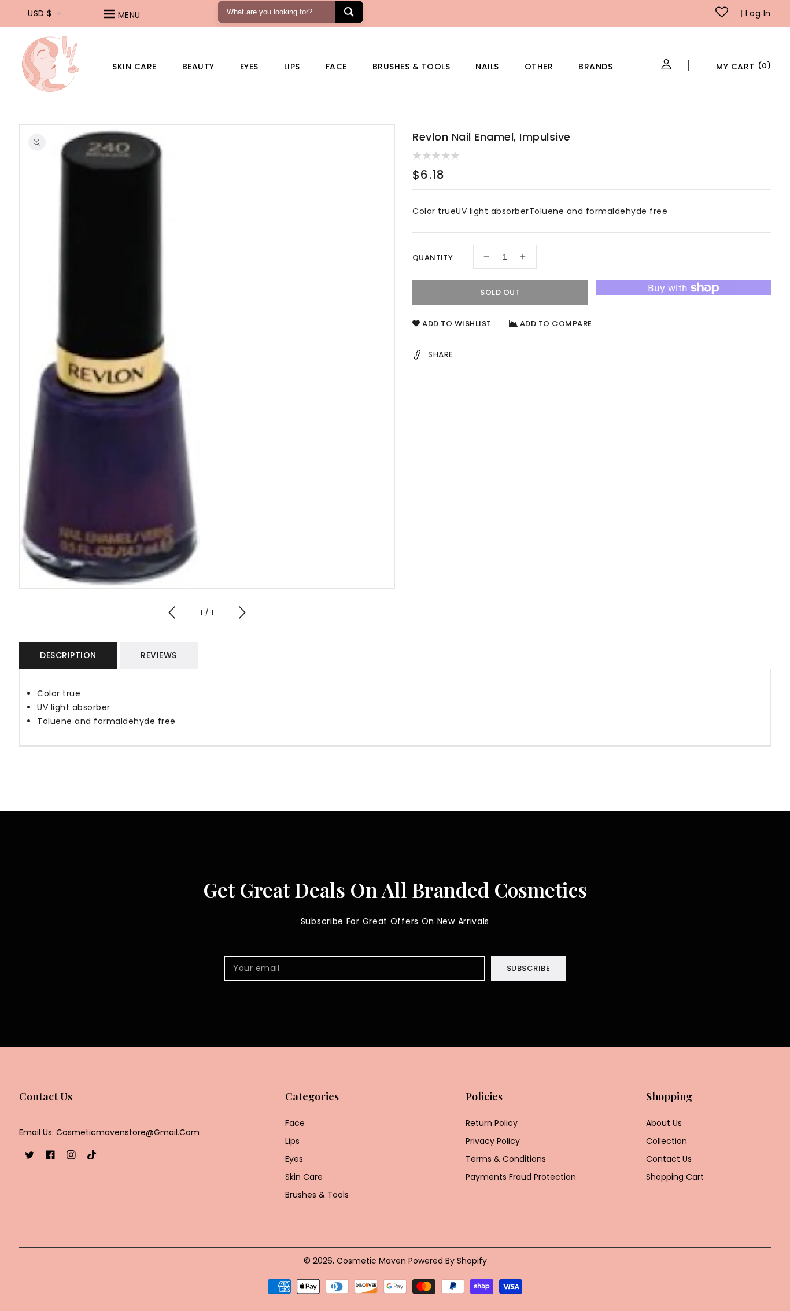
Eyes (249, 66)
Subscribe (529, 968)
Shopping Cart (675, 1177)
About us (664, 1123)
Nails (487, 66)
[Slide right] (241, 614)
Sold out (500, 292)
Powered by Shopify (447, 1260)
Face (336, 66)
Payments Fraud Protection (521, 1177)
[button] (138, 16)
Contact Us (669, 1159)
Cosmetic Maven (371, 1260)
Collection (666, 1141)
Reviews (159, 655)
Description (68, 655)
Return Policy (492, 1123)
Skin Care (134, 66)
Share (440, 354)
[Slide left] (172, 614)
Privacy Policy (493, 1141)
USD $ (40, 13)
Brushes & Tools (317, 1195)
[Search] (349, 12)
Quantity (432, 257)
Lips (292, 66)
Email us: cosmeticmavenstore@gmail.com (109, 1132)
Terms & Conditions (506, 1159)
